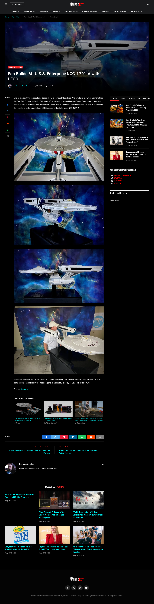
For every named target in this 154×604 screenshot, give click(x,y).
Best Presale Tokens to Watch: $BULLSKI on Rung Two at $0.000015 (136, 107)
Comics (44, 11)
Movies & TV (30, 11)
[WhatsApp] (7, 130)
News (14, 11)
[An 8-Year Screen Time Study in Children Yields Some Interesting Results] (88, 534)
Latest (115, 98)
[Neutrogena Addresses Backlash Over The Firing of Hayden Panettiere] (116, 155)
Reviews (146, 98)
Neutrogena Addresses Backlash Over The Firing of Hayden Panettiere (137, 154)
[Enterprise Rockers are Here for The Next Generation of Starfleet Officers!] (89, 409)
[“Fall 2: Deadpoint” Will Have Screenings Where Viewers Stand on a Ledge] (88, 500)
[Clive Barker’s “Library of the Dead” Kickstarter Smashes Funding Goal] (54, 500)
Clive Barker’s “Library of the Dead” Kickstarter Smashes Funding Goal (52, 515)
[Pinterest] (7, 117)
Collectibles (71, 11)
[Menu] (6, 4)
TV (139, 98)
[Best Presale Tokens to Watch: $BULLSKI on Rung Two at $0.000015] (116, 108)
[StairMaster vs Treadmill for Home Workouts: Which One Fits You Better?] (116, 140)
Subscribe (17, 4)
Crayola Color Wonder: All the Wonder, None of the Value (18, 548)
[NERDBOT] (77, 4)
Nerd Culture (15, 67)
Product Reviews (122, 175)
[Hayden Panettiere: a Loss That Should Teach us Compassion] (54, 534)
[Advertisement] (77, 47)
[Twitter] (7, 111)
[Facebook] (7, 105)
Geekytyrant (26, 389)
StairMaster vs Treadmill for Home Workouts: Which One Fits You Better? (137, 139)
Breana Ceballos (22, 86)
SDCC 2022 (119, 184)
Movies (132, 98)
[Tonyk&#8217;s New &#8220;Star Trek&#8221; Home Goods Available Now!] (58, 409)
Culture (106, 11)
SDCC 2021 (119, 181)
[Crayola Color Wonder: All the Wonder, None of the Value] (20, 534)
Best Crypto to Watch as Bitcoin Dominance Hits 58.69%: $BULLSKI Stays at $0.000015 (136, 123)
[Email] (7, 136)
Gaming (56, 11)
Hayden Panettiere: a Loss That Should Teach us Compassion (53, 548)
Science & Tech (89, 11)
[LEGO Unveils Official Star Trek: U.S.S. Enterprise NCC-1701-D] (28, 409)
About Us (135, 11)
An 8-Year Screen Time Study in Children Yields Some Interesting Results (88, 549)
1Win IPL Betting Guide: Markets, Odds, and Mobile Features (19, 495)
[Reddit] (7, 123)
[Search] (148, 4)
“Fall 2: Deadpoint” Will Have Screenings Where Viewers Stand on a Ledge (88, 515)
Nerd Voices (120, 11)
